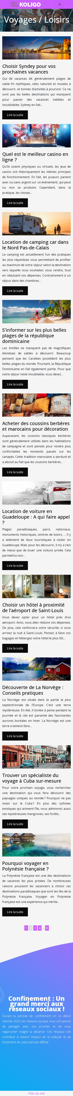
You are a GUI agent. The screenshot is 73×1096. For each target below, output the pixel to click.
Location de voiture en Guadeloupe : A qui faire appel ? (36, 517)
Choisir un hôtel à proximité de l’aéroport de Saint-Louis (33, 607)
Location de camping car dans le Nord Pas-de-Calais (35, 245)
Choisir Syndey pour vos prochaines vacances (29, 69)
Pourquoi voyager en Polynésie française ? (25, 866)
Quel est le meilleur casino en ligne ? (35, 157)
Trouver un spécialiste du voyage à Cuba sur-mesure (31, 778)
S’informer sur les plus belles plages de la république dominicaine (34, 335)
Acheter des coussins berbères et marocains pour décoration (36, 426)
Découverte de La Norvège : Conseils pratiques (32, 690)
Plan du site (36, 1093)
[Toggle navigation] (59, 4)
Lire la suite (15, 115)
